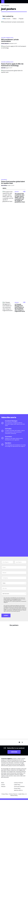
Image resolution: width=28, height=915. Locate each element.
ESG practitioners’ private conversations (10, 40)
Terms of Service (13, 794)
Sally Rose (3, 67)
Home (2, 5)
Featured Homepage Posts (7, 37)
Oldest (15, 18)
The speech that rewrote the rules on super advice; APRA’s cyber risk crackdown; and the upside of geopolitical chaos (20, 198)
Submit (6, 615)
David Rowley (4, 185)
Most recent (7, 18)
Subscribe (14, 752)
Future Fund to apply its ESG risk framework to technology (12, 64)
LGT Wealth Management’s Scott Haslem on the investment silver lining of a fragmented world (20, 308)
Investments (4, 179)
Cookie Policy (21, 794)
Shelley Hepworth (5, 43)
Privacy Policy (5, 794)
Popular (21, 18)
